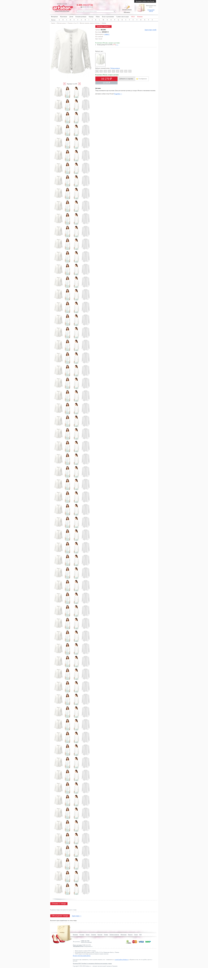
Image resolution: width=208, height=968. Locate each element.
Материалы (123, 934)
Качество (100, 934)
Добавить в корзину (126, 79)
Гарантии (93, 934)
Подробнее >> (118, 94)
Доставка (81, 934)
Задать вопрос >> (76, 916)
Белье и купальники (108, 16)
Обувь (98, 16)
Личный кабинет (127, 9)
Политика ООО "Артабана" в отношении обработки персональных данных (92, 963)
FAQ (140, 934)
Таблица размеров (115, 68)
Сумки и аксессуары (122, 16)
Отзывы (106, 934)
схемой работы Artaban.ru (121, 959)
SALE (133, 16)
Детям (71, 16)
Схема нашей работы (151, 10)
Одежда (91, 16)
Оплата (87, 934)
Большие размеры (81, 16)
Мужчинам (63, 16)
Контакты (75, 934)
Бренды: (53, 19)
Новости (130, 934)
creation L (106, 34)
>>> (117, 44)
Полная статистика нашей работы (81, 955)
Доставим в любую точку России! (145, 1)
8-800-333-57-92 (85, 6)
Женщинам (54, 16)
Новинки (140, 16)
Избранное (127, 12)
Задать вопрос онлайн (150, 30)
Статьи (136, 934)
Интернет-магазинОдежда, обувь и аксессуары (62, 7)
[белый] (100, 66)
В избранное (143, 79)
